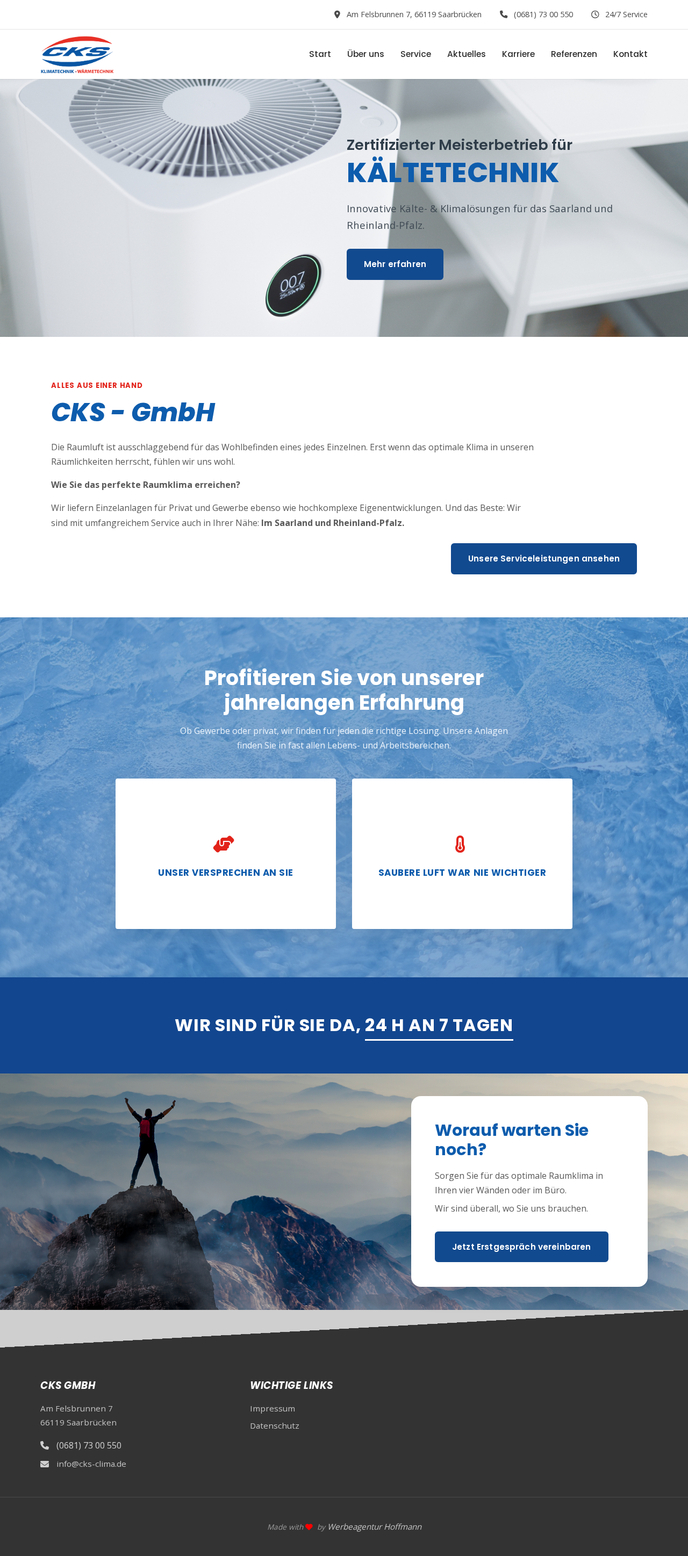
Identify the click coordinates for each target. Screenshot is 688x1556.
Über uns (365, 54)
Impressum (272, 1408)
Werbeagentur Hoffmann (374, 1526)
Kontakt (630, 54)
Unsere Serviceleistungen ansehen (544, 558)
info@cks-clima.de (91, 1463)
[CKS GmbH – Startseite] (76, 54)
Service (415, 54)
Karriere (518, 54)
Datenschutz (274, 1425)
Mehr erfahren (395, 264)
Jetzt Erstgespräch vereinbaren (521, 1246)
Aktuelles (466, 54)
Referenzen (574, 54)
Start (320, 54)
